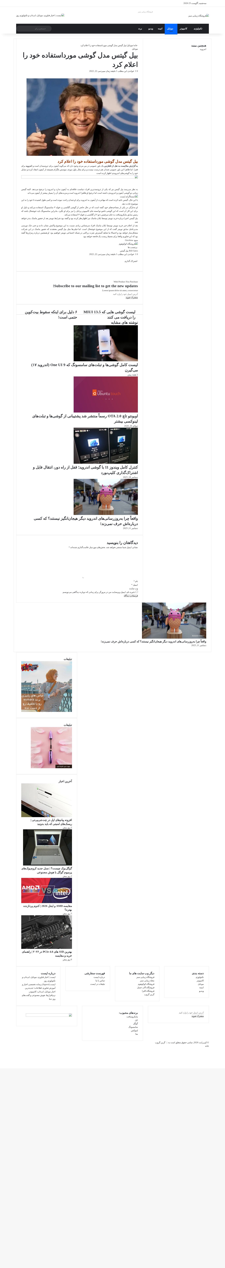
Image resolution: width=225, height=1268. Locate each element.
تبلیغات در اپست (97, 984)
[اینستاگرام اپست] (129, 196)
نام (136, 581)
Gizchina (129, 240)
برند (140, 28)
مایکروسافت (132, 1016)
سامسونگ (133, 1027)
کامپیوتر (183, 28)
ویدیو (150, 28)
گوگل (135, 1023)
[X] (224, 1063)
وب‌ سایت (133, 588)
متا (136, 1034)
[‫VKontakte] (134, 74)
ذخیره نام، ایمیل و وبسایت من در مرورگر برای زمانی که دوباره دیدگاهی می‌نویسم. (98, 592)
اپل (136, 1020)
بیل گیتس (124, 250)
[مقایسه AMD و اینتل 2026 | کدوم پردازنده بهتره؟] (46, 902)
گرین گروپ (149, 994)
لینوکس (134, 1030)
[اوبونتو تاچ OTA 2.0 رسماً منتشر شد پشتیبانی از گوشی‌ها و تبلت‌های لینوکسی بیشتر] (106, 412)
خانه (136, 45)
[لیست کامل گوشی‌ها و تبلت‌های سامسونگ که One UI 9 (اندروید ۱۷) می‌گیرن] (106, 360)
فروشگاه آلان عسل (145, 987)
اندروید (29, 166)
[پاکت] (133, 264)
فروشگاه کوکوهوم (146, 984)
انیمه (160, 28)
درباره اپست (99, 977)
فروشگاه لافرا (148, 991)
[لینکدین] (136, 74)
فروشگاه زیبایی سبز (145, 12)
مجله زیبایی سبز (147, 980)
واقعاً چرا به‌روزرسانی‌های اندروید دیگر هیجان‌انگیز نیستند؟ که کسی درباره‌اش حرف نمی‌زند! (153, 641)
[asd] (79, 178)
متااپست (124, 166)
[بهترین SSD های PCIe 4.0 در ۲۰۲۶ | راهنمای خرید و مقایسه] (46, 948)
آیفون (56, 166)
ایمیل (134, 585)
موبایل (170, 28)
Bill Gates (133, 250)
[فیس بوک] (137, 74)
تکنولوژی (198, 28)
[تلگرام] (223, 1063)
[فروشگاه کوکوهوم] (128, 244)
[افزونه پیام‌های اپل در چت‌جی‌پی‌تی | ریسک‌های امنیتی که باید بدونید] (46, 816)
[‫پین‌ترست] (135, 74)
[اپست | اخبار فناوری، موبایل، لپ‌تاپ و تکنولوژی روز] (40, 15)
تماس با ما (100, 980)
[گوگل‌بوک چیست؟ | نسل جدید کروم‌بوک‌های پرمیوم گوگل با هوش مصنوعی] (47, 865)
